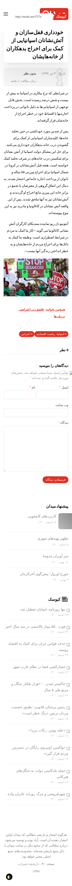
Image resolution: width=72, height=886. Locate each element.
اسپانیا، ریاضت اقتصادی (50, 334)
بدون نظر (30, 73)
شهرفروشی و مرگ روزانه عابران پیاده (36, 794)
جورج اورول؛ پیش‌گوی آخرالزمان (44, 574)
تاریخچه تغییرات (28, 864)
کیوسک (61, 16)
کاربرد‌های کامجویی (42, 516)
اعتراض (25, 334)
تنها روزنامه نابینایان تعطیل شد (42, 609)
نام (32, 387)
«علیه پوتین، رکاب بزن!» (47, 730)
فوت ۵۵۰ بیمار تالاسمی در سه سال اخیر (35, 627)
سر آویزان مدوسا (55, 556)
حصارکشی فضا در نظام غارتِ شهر (39, 667)
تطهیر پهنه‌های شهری (52, 538)
